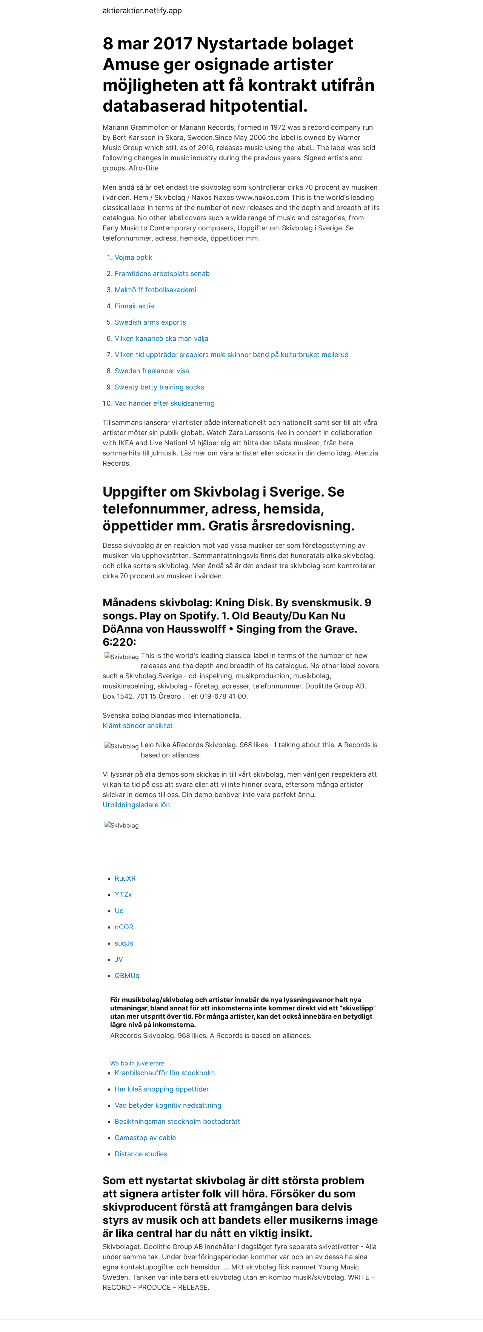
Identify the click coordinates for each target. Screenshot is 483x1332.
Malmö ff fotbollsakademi (155, 290)
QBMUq (127, 975)
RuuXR (125, 878)
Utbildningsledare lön (136, 805)
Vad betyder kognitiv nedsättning (168, 1105)
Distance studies (141, 1154)
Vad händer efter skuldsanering (165, 403)
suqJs (124, 943)
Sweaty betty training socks (159, 387)
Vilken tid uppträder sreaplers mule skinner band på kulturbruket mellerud (232, 355)
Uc (119, 911)
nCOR (124, 927)
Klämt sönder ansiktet (138, 726)
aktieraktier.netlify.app (142, 10)
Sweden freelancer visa (152, 371)
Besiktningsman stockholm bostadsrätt (177, 1121)
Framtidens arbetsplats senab (162, 273)
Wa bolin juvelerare (137, 1063)
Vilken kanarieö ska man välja (161, 338)
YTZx (123, 894)
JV (119, 959)
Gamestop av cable (145, 1138)
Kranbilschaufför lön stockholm (165, 1073)
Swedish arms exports (150, 322)
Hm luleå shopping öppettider (162, 1089)
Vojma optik (133, 257)
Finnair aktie (134, 306)
